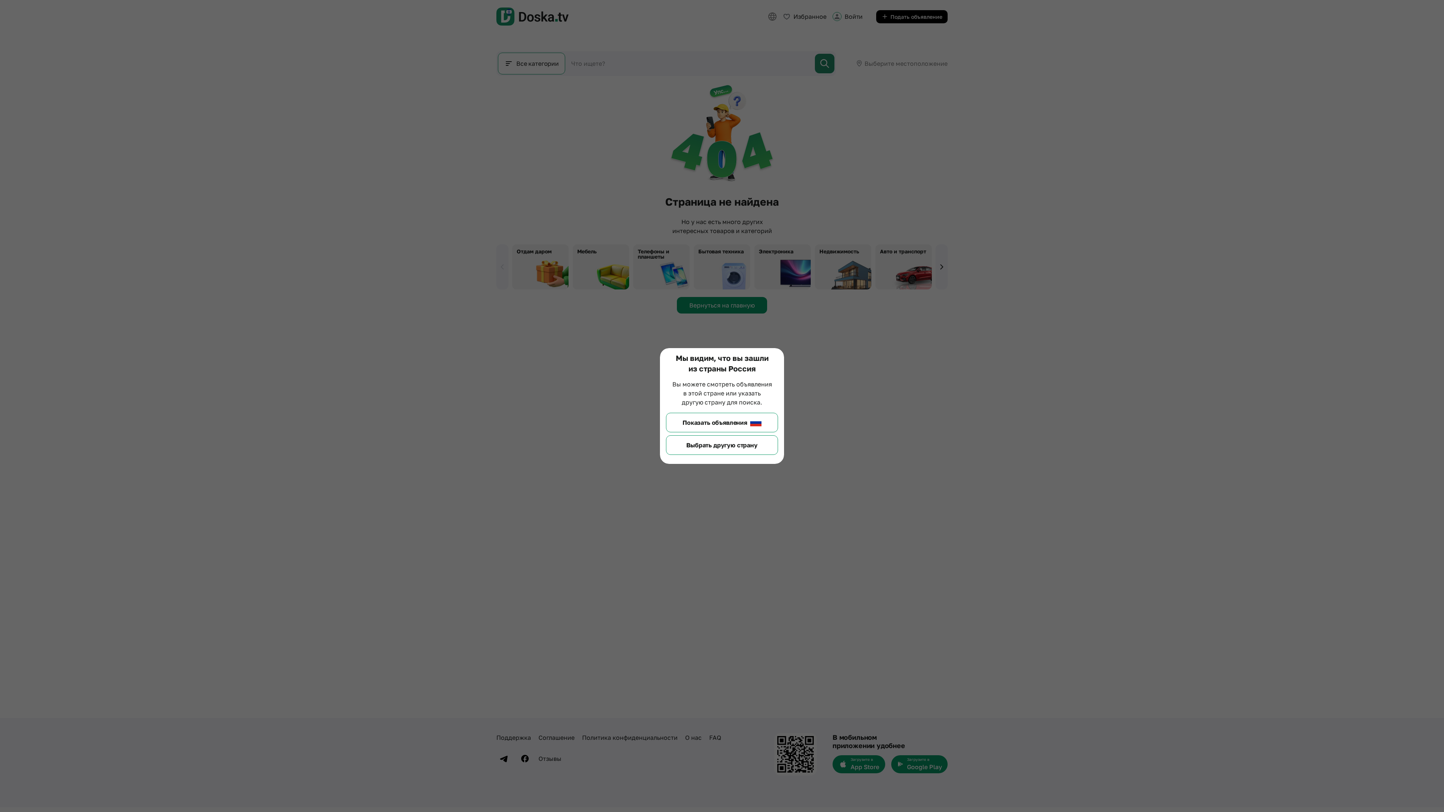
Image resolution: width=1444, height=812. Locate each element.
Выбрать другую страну (722, 445)
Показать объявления (715, 422)
